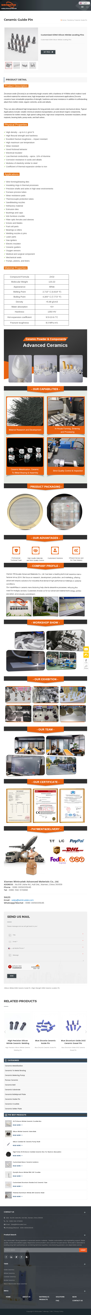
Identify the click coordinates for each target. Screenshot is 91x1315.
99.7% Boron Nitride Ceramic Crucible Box (27, 1121)
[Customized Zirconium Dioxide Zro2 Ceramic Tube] (8, 1185)
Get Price (47, 52)
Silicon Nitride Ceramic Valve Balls (24, 1132)
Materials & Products (44, 1298)
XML (51, 1311)
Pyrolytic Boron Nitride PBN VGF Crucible (26, 1172)
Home (64, 20)
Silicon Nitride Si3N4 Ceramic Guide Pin (18, 988)
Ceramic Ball (10, 1085)
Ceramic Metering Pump (15, 1075)
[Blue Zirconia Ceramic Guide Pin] (17, 1025)
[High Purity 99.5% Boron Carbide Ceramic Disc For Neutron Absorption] (8, 1154)
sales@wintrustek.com (18, 1224)
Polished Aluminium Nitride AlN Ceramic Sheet (28, 1193)
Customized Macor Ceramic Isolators (26, 1162)
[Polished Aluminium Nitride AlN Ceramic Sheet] (8, 1195)
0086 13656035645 (26, 1228)
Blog (74, 1297)
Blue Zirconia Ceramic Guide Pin (18, 1042)
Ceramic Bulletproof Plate (15, 1094)
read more (17, 1125)
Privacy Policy (58, 1311)
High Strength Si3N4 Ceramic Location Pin (46, 988)
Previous (5, 1032)
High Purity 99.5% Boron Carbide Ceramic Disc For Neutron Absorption (37, 1152)
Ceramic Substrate (12, 1089)
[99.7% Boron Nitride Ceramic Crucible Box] (8, 1123)
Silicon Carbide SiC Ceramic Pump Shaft (26, 1142)
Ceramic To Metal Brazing (15, 1070)
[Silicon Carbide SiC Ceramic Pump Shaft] (8, 1144)
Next (86, 1032)
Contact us (77, 1300)
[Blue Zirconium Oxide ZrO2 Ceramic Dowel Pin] (45, 1025)
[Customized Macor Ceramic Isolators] (8, 1164)
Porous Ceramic (11, 1080)
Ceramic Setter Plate (13, 1108)
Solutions (71, 20)
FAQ (57, 1300)
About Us (26, 1297)
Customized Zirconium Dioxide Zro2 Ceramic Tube (30, 1183)
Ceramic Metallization (14, 1066)
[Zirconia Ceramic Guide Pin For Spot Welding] (73, 1025)
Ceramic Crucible (12, 1104)
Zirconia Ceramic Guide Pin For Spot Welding (73, 1042)
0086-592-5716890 (16, 1221)
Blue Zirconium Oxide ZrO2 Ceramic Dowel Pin (45, 1042)
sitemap (46, 1311)
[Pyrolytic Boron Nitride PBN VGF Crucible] (8, 1174)
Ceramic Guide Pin (81, 20)
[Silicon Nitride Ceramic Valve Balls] (8, 1134)
